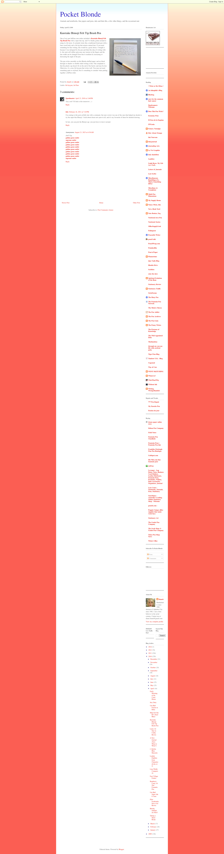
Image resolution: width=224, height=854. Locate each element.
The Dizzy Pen (153, 297)
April (152, 688)
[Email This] (89, 82)
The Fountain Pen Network (154, 302)
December (154, 659)
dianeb (161, 599)
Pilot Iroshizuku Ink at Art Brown (154, 802)
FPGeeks (151, 124)
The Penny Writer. (154, 325)
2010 (150, 656)
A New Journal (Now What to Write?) (153, 742)
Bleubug (151, 94)
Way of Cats (152, 367)
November (153, 662)
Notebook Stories (154, 222)
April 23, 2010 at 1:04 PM (84, 98)
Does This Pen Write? (155, 111)
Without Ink (152, 384)
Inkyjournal (152, 141)
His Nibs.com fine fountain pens (154, 460)
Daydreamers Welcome (153, 106)
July (152, 679)
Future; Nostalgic (154, 128)
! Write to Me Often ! (155, 86)
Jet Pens (76, 85)
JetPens (151, 466)
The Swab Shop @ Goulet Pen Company (156, 529)
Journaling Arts (153, 146)
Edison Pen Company (156, 428)
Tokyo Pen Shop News (154, 535)
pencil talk (152, 239)
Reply (68, 105)
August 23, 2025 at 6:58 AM (84, 132)
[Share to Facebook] (95, 82)
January (153, 830)
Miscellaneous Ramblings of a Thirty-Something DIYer (154, 181)
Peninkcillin (152, 248)
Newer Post (65, 203)
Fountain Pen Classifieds (153, 438)
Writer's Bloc (153, 541)
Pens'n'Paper (153, 252)
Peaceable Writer (154, 235)
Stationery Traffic (154, 288)
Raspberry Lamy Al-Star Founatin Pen (154, 785)
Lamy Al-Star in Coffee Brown (153, 732)
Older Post (136, 203)
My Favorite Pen (154, 406)
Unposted (151, 363)
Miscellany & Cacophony (153, 189)
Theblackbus (152, 342)
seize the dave (153, 274)
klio (67, 112)
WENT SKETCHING (155, 371)
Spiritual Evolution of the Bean (155, 279)
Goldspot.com (153, 455)
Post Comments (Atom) (105, 210)
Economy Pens (153, 115)
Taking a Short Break (153, 818)
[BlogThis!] (91, 82)
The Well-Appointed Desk (155, 336)
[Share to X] (93, 82)
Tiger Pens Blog (153, 354)
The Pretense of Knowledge (153, 330)
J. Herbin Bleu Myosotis (154, 751)
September (153, 670)
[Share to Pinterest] (98, 82)
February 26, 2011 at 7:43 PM (79, 112)
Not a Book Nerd (154, 209)
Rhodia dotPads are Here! (154, 810)
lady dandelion (153, 154)
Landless (151, 159)
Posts (150, 554)
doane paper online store (155, 423)
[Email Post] (84, 82)
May (152, 685)
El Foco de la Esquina (156, 120)
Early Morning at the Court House (153, 695)
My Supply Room (154, 200)
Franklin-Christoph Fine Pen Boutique (155, 450)
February (153, 827)
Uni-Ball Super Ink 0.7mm (154, 794)
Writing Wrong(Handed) (154, 389)
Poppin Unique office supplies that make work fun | (155, 512)
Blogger (121, 849)
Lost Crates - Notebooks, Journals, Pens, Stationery (155, 489)
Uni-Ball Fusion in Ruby (154, 707)
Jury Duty (153, 702)
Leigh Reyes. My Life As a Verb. (155, 164)
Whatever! (152, 376)
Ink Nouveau (152, 137)
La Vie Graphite (154, 150)
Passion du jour (153, 410)
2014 (150, 647)
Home (101, 203)
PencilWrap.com (154, 243)
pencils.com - (153, 505)
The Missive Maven (155, 308)
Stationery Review (154, 284)
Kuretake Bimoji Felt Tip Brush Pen (154, 723)
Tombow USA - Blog (155, 358)
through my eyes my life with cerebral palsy (155, 348)
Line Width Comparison (154, 771)
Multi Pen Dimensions (152, 195)
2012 (150, 650)
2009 (150, 834)
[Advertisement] (153, 58)
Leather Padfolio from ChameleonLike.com (154, 761)
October (153, 667)
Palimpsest (152, 230)
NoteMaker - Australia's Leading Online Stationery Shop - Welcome (155, 498)
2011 (150, 653)
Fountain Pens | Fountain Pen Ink (154, 444)
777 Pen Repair (153, 402)
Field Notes (152, 432)
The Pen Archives (154, 316)
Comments (152, 558)
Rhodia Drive (153, 265)
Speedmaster (70, 98)
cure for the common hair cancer (155, 100)
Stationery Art (153, 518)
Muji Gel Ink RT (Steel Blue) (154, 715)
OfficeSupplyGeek (154, 226)
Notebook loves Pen (155, 217)
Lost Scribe (152, 173)
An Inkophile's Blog (155, 90)
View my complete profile (154, 621)
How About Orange (155, 133)
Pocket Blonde (80, 14)
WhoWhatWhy (153, 380)
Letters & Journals (155, 169)
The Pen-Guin (153, 321)
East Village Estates (154, 777)
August (153, 676)
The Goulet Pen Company (153, 523)
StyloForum (152, 293)
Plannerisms (152, 256)
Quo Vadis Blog (153, 261)
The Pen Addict (153, 312)
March (152, 823)
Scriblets (151, 269)
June (152, 682)
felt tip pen (69, 85)
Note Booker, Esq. (154, 213)
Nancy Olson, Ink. (154, 204)
